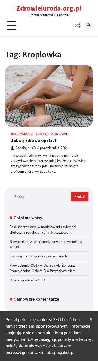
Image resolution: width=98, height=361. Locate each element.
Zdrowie (59, 134)
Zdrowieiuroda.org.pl (49, 8)
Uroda (42, 134)
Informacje (22, 134)
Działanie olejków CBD (27, 280)
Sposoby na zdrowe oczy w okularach (38, 256)
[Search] (88, 25)
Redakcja (22, 148)
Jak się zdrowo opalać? (34, 140)
